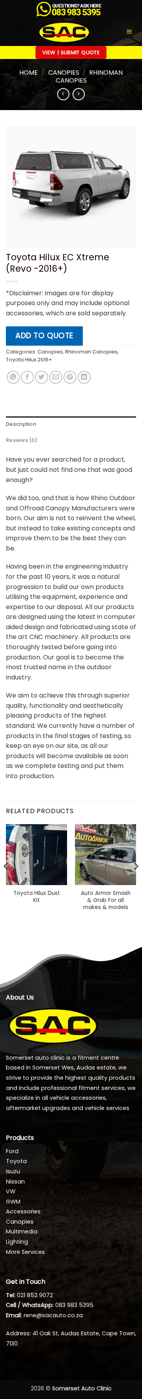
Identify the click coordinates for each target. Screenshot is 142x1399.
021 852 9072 (35, 1295)
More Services (25, 1252)
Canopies (63, 72)
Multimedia (21, 1231)
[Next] (135, 882)
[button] (129, 32)
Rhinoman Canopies (89, 76)
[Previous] (6, 882)
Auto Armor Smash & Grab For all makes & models (106, 900)
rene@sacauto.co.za (53, 1315)
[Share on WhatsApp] (13, 377)
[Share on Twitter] (41, 377)
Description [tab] (21, 424)
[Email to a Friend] (55, 377)
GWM (13, 1202)
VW (10, 1191)
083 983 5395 (74, 1305)
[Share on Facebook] (27, 377)
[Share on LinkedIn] (84, 377)
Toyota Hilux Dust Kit (36, 897)
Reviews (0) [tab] (21, 440)
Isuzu (13, 1171)
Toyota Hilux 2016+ (29, 359)
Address (18, 1333)
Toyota (16, 1161)
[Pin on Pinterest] (70, 377)
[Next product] (63, 94)
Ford (12, 1151)
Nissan (15, 1181)
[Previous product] (79, 94)
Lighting (17, 1242)
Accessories (23, 1211)
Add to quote (44, 335)
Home (28, 72)
